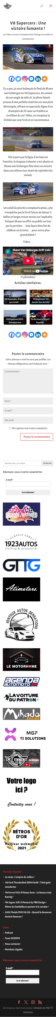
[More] (44, 79)
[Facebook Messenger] (31, 79)
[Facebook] (12, 79)
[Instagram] (25, 79)
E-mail (9, 479)
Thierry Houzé (12, 34)
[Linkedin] (38, 79)
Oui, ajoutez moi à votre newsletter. (29, 428)
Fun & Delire (45, 34)
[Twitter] (18, 79)
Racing (37, 34)
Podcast (9, 932)
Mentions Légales (14, 949)
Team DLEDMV (12, 938)
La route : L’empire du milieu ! (19, 877)
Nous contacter (12, 943)
